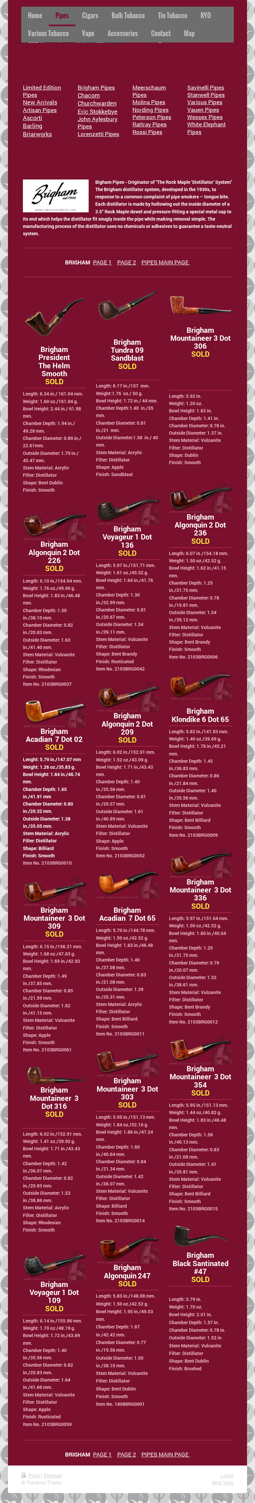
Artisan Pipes (40, 110)
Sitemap (52, 1475)
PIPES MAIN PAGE (165, 262)
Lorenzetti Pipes (98, 133)
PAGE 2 (126, 262)
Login (227, 1475)
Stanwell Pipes (206, 94)
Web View (223, 1482)
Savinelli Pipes (205, 87)
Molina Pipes (148, 102)
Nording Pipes (150, 109)
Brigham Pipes (96, 87)
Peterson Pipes (151, 116)
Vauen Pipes (203, 109)
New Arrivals (40, 102)
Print (34, 1475)
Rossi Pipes (147, 131)
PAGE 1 (102, 262)
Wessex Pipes (205, 116)
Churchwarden (97, 103)
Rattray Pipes (149, 124)
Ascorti (32, 118)
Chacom (89, 95)
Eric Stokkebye (98, 111)
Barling (32, 126)
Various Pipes (204, 102)
